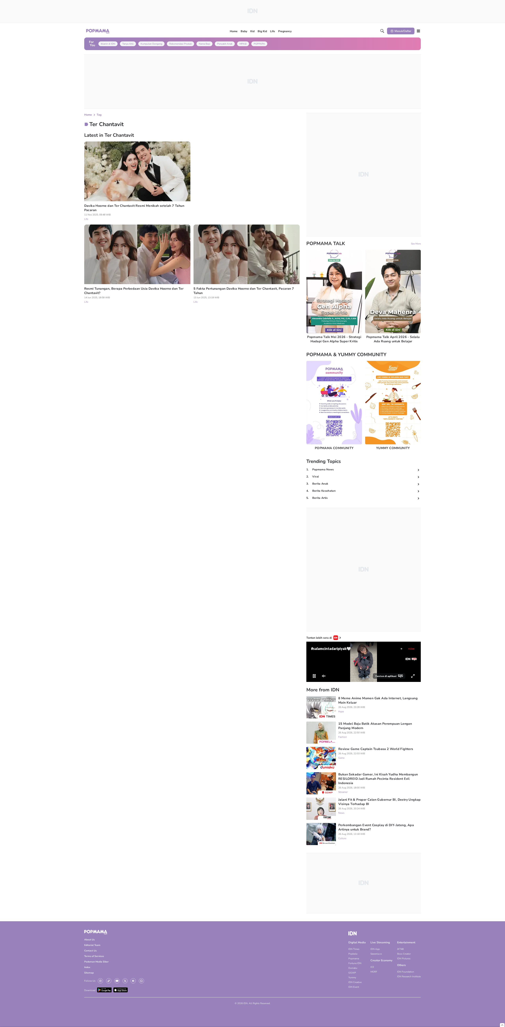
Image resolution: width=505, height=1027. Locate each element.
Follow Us (89, 980)
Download (89, 990)
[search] (382, 31)
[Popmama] (98, 31)
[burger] (418, 31)
